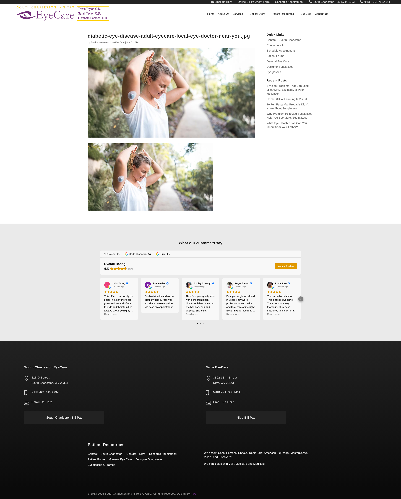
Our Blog (305, 14)
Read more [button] (110, 314)
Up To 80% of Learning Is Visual (287, 99)
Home (210, 14)
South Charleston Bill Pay (64, 417)
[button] (100, 298)
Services (238, 14)
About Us (223, 14)
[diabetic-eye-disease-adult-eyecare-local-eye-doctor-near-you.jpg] (150, 208)
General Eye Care (278, 61)
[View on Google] (107, 285)
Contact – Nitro (276, 45)
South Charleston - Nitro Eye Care (108, 42)
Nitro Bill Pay (246, 417)
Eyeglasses (274, 72)
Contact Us (321, 14)
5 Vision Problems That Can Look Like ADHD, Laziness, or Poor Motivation (288, 89)
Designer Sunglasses (280, 66)
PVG (193, 493)
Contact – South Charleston (284, 40)
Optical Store (257, 14)
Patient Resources (283, 14)
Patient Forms (275, 55)
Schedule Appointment (281, 50)
